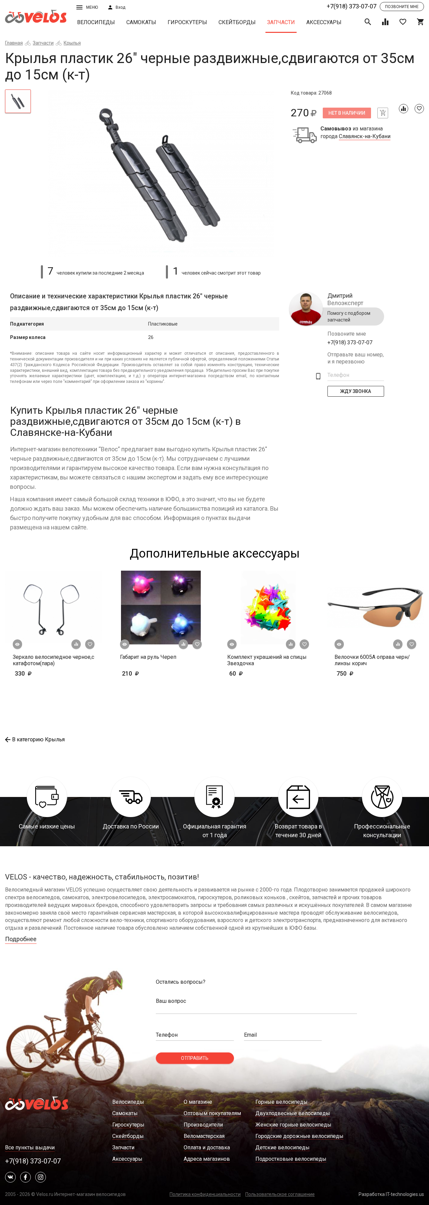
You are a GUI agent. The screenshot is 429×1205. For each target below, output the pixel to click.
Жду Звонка (356, 391)
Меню (92, 7)
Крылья (72, 43)
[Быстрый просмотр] (17, 644)
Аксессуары (324, 22)
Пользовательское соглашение (280, 1194)
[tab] (17, 101)
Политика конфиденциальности (205, 1194)
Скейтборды (237, 22)
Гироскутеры (187, 22)
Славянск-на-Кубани (364, 136)
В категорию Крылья (38, 739)
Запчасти (281, 22)
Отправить (194, 1058)
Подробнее (21, 938)
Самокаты (141, 22)
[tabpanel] (161, 173)
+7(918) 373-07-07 (351, 6)
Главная (14, 43)
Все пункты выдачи (30, 1147)
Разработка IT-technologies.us (391, 1194)
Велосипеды (96, 22)
